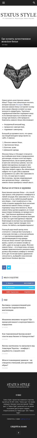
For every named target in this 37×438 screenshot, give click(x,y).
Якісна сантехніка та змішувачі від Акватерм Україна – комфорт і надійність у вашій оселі (18, 348)
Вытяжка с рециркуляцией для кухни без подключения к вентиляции (16, 307)
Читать (31, 287)
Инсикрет (19, 105)
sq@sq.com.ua (25, 419)
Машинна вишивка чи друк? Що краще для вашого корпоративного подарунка (18, 322)
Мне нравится (29, 283)
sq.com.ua (5, 402)
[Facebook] (18, 433)
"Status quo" (21, 411)
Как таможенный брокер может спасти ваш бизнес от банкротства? (18, 335)
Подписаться (29, 292)
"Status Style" (12, 406)
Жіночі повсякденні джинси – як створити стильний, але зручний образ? (17, 362)
